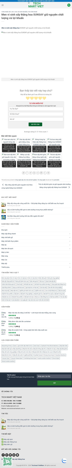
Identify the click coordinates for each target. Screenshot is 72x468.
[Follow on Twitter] (10, 455)
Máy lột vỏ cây (51, 348)
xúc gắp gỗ (24, 300)
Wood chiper (55, 358)
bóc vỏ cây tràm (32, 278)
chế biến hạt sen (28, 284)
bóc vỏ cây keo (22, 278)
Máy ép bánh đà (37, 352)
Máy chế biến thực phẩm (9, 241)
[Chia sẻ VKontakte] (37, 173)
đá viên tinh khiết (44, 300)
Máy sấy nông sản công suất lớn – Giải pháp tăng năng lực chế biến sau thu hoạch (35, 203)
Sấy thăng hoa (44, 297)
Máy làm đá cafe (27, 348)
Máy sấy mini (14, 290)
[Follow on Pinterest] (17, 455)
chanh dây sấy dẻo (51, 281)
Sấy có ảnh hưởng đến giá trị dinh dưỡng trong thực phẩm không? (30, 210)
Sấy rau (37, 297)
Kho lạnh (4, 230)
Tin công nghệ (32, 11)
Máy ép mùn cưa (47, 352)
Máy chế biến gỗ (7, 237)
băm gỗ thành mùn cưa (22, 281)
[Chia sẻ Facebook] (27, 173)
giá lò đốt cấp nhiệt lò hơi (25, 345)
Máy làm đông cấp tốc (39, 348)
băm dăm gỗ (42, 278)
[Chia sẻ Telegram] (48, 173)
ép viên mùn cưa (33, 300)
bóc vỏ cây (13, 278)
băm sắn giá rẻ (34, 281)
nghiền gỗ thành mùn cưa (26, 290)
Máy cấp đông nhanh (8, 234)
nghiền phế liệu (28, 355)
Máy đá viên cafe (17, 355)
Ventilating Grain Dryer (30, 358)
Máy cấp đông (17, 348)
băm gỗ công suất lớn (8, 281)
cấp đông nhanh (6, 287)
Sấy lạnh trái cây (28, 297)
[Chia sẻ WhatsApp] (23, 173)
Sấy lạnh (16, 293)
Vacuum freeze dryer (16, 358)
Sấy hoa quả (61, 290)
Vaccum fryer (5, 358)
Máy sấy (4, 263)
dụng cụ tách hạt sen (18, 287)
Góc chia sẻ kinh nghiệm (19, 11)
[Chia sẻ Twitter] (30, 173)
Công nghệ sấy (6, 11)
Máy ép (3, 245)
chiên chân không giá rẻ (8, 284)
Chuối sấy (19, 284)
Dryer (14, 345)
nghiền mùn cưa (39, 290)
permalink (56, 180)
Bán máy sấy (5, 278)
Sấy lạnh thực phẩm (17, 297)
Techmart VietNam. (38, 465)
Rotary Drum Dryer (49, 355)
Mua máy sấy (5, 290)
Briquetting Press (7, 345)
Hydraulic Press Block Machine (49, 345)
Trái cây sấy (63, 297)
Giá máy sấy (43, 287)
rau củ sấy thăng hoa (51, 290)
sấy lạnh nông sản (59, 293)
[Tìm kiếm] (68, 5)
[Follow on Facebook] (3, 455)
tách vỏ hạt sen (6, 300)
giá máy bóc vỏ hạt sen (32, 287)
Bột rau (42, 281)
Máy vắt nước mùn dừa (24, 352)
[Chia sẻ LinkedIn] (41, 173)
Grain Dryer (36, 345)
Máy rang (4, 256)
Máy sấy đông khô (62, 348)
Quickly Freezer (38, 355)
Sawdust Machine (61, 355)
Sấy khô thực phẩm (7, 293)
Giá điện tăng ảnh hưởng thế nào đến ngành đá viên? (25, 216)
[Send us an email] (13, 455)
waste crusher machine (44, 358)
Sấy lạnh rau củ (6, 297)
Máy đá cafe (57, 352)
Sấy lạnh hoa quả (48, 293)
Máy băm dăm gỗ (6, 348)
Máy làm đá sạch (7, 248)
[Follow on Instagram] (6, 455)
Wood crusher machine (8, 361)
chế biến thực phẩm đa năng (42, 284)
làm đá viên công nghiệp (55, 287)
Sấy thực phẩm (54, 297)
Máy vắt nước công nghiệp (9, 352)
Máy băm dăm (64, 345)
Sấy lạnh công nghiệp (26, 293)
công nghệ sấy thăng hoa (58, 284)
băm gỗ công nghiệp (53, 278)
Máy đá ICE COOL (6, 355)
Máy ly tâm (5, 252)
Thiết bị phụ (5, 267)
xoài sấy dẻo (15, 300)
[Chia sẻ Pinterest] (34, 173)
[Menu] (2, 5)
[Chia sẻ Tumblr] (45, 173)
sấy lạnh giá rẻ (38, 293)
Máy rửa (4, 260)
